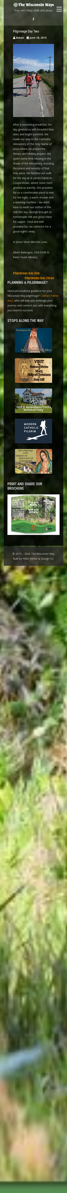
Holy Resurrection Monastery (33, 401)
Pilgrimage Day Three (39, 278)
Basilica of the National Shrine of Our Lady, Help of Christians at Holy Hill (33, 371)
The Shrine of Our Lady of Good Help (33, 341)
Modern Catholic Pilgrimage (33, 432)
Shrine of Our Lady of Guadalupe (33, 462)
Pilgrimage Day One (26, 273)
